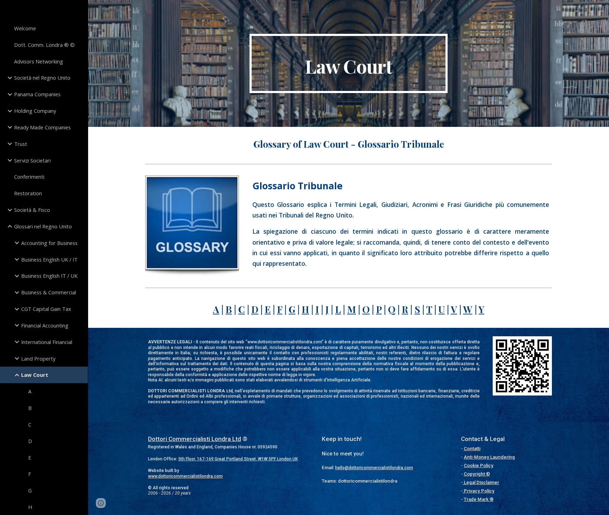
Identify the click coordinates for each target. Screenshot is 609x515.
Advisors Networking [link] (38, 61)
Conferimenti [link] (29, 176)
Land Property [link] (38, 358)
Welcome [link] (25, 28)
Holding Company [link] (35, 110)
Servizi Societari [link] (32, 160)
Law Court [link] (34, 374)
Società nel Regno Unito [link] (42, 77)
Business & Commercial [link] (48, 292)
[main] (349, 63)
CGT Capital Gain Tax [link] (46, 308)
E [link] (29, 457)
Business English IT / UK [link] (49, 275)
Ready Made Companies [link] (42, 127)
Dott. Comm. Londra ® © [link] (44, 44)
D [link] (30, 441)
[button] (101, 503)
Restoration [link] (28, 193)
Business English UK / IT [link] (49, 259)
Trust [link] (20, 143)
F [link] (29, 473)
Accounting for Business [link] (49, 242)
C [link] (29, 424)
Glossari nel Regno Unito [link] (43, 226)
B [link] (30, 407)
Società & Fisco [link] (32, 209)
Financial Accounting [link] (44, 325)
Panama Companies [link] (37, 94)
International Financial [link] (46, 341)
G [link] (30, 490)
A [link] (29, 391)
